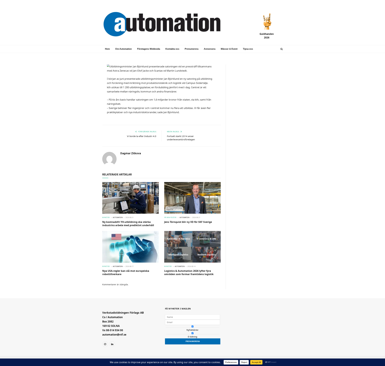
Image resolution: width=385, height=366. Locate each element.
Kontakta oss (172, 49)
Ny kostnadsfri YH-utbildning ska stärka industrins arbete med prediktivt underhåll (128, 223)
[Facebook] (92, 82)
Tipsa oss (248, 49)
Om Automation (123, 49)
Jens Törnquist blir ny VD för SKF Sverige (188, 222)
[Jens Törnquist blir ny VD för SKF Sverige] (192, 198)
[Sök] (281, 49)
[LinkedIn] (92, 89)
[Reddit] (92, 110)
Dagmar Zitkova (130, 153)
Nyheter (106, 217)
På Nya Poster (170, 217)
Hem (107, 49)
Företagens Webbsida (148, 49)
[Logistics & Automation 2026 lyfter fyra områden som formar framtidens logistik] (192, 247)
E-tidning (192, 336)
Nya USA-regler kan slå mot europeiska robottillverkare (125, 272)
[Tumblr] (92, 103)
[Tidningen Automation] (166, 24)
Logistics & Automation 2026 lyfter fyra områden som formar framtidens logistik (189, 272)
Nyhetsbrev (192, 329)
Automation (118, 217)
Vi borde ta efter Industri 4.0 (141, 136)
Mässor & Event (229, 49)
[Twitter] (92, 96)
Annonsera (209, 49)
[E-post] (92, 74)
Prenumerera (191, 49)
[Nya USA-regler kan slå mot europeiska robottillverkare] (130, 247)
